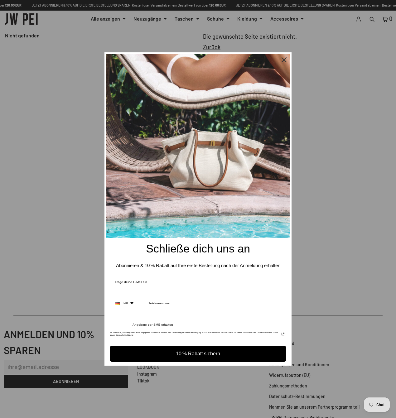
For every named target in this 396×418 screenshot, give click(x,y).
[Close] (284, 59)
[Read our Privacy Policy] (283, 334)
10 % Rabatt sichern (198, 353)
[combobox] (124, 303)
